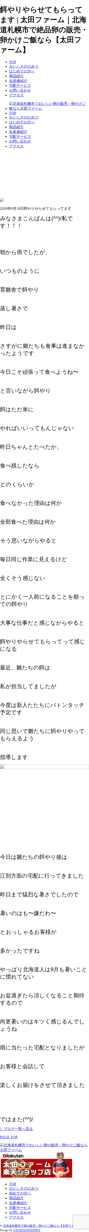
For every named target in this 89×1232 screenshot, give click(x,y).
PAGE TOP (9, 1137)
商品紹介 (16, 76)
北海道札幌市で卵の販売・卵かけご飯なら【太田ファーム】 (43, 1225)
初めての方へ (20, 1193)
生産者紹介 (18, 81)
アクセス (16, 95)
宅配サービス (20, 86)
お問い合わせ (20, 90)
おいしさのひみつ (23, 66)
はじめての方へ (22, 71)
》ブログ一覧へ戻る (16, 1129)
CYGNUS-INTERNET (26, 1230)
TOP (12, 62)
